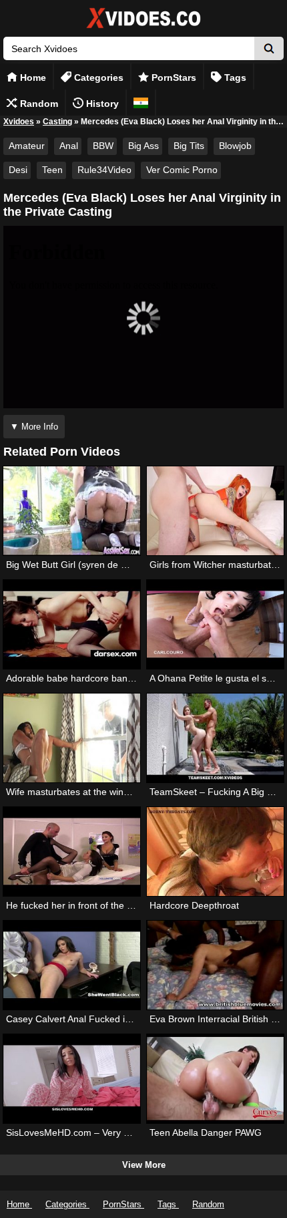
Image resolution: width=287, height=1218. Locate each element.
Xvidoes (18, 121)
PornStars (172, 77)
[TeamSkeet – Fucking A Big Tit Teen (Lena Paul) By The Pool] (215, 738)
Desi (18, 169)
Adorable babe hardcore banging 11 (82, 678)
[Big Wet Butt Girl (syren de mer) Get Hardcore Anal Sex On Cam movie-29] (71, 511)
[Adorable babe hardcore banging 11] (71, 624)
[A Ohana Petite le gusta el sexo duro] (215, 624)
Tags (234, 77)
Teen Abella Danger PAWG (206, 1132)
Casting (57, 121)
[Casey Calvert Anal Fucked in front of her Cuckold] (71, 965)
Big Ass (143, 145)
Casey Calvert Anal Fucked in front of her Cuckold (111, 1019)
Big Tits (189, 145)
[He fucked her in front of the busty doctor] (71, 851)
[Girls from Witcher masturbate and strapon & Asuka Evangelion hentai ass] (215, 511)
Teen (52, 169)
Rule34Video (104, 169)
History (101, 103)
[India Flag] (141, 103)
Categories (97, 77)
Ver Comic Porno (182, 169)
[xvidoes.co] (143, 28)
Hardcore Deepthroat (194, 905)
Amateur (27, 145)
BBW (103, 145)
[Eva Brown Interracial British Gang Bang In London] (215, 965)
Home (31, 77)
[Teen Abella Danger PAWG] (215, 1079)
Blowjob (235, 145)
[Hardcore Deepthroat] (215, 851)
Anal (68, 145)
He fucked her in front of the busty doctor (92, 905)
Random (37, 103)
